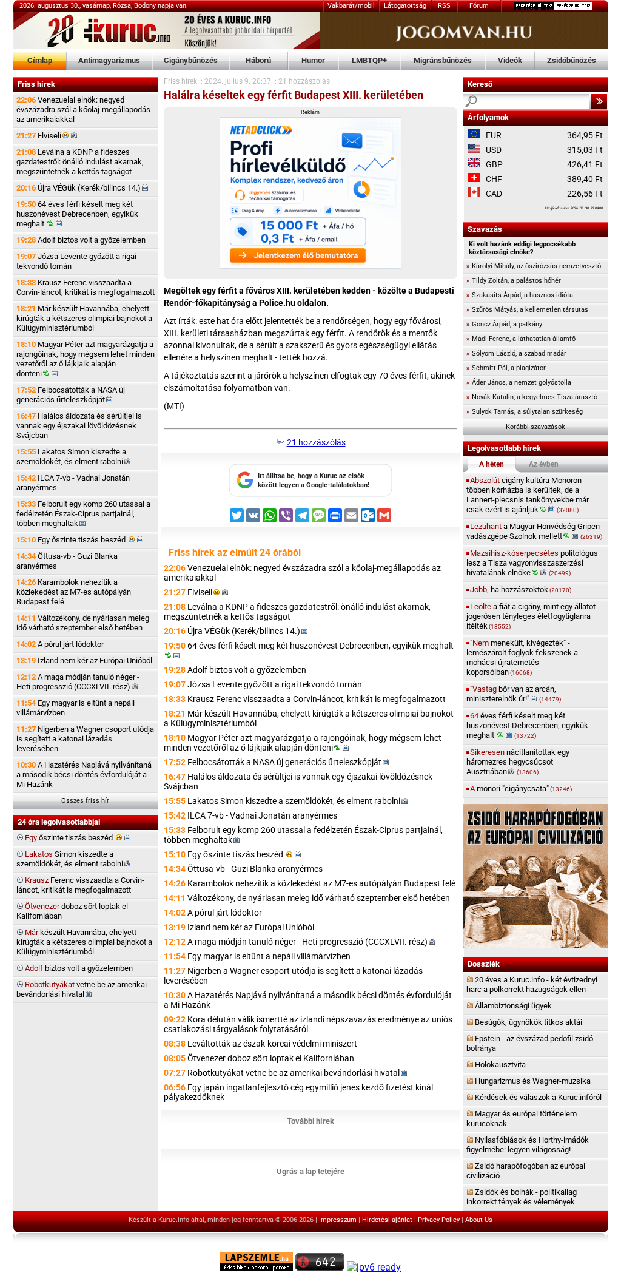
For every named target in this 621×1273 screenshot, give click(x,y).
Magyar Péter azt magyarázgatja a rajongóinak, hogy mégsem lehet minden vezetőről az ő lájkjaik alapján (85, 359)
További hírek (310, 1121)
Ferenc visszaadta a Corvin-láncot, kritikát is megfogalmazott (80, 885)
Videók (510, 60)
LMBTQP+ (369, 60)
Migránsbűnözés (443, 60)
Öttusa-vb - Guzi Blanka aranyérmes (67, 561)
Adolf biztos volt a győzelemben (81, 240)
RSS (444, 6)
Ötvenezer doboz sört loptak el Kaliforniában (270, 1058)
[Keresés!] (599, 101)
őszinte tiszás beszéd (70, 837)
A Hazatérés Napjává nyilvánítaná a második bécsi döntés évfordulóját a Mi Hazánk (84, 774)
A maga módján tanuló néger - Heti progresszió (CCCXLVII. (77, 681)
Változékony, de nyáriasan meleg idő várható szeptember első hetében (82, 622)
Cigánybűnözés (191, 60)
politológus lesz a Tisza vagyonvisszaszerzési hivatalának (532, 563)
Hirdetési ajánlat (387, 1220)
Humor (313, 60)
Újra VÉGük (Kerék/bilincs (78, 187)
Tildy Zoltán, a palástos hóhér (513, 281)
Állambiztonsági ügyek (513, 1005)
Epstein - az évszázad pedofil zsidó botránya (529, 1043)
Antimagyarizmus (109, 60)
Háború (258, 60)
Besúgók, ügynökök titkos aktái (528, 1022)
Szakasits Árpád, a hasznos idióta (519, 295)
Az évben (544, 464)
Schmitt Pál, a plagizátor (506, 368)
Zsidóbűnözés (571, 60)
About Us (478, 1220)
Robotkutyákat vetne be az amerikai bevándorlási (293, 1073)
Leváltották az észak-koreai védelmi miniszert (272, 1043)
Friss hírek (180, 81)
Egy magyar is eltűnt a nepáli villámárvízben (75, 707)
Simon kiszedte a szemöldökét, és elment (69, 858)
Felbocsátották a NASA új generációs (70, 394)
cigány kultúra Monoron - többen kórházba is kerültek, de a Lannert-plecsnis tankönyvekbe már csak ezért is (527, 495)
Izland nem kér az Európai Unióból (84, 660)
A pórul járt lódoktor (60, 644)
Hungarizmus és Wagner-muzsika (533, 1081)
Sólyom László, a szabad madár (516, 353)
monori (521, 788)
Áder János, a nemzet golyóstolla (518, 383)
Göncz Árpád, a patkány (504, 324)
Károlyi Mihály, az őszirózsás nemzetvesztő (533, 266)
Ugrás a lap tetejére (310, 1171)
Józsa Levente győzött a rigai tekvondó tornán (76, 261)
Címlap (39, 60)
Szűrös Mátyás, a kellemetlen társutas (527, 310)
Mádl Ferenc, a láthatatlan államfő (521, 339)
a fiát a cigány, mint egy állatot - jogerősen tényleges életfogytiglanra (533, 616)
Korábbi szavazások (535, 427)
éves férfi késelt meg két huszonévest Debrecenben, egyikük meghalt (527, 725)
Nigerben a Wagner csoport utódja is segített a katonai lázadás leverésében (85, 738)
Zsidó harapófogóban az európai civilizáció (525, 1170)
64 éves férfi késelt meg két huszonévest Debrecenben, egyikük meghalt (77, 214)
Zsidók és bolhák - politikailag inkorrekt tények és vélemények (521, 1196)
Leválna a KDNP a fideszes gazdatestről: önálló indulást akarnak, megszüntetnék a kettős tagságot (80, 161)
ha (520, 589)
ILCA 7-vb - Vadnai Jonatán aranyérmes (73, 482)
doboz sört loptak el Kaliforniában (72, 911)
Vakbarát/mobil (351, 6)
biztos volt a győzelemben (79, 968)
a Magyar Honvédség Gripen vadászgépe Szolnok (534, 531)
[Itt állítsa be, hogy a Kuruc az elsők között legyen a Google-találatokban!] (310, 494)
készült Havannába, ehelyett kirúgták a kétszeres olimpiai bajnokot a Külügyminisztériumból (84, 942)
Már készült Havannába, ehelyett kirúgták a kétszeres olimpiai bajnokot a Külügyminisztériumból (84, 318)
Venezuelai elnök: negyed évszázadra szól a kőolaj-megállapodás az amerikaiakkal (83, 109)
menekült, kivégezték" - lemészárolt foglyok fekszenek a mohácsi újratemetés (522, 657)
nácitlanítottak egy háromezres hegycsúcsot (517, 762)
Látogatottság (405, 6)
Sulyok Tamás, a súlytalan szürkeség (524, 412)
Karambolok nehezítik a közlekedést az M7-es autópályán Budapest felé (73, 592)
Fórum (479, 6)
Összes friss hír (85, 801)
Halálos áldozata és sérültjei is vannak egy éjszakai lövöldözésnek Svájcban (79, 425)
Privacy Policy (439, 1220)
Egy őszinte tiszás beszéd (71, 539)
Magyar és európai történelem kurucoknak (521, 1118)
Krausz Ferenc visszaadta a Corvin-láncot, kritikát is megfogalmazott (85, 287)
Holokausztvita (500, 1064)
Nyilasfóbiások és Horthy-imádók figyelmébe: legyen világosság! (527, 1144)
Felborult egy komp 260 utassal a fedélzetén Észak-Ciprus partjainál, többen (83, 513)
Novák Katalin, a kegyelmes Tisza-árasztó (531, 397)
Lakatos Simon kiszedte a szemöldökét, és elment (71, 456)
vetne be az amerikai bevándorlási (81, 989)
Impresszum (338, 1220)
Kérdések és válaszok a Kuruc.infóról (538, 1097)
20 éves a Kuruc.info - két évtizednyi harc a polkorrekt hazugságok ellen (531, 984)
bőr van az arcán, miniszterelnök (513, 693)
